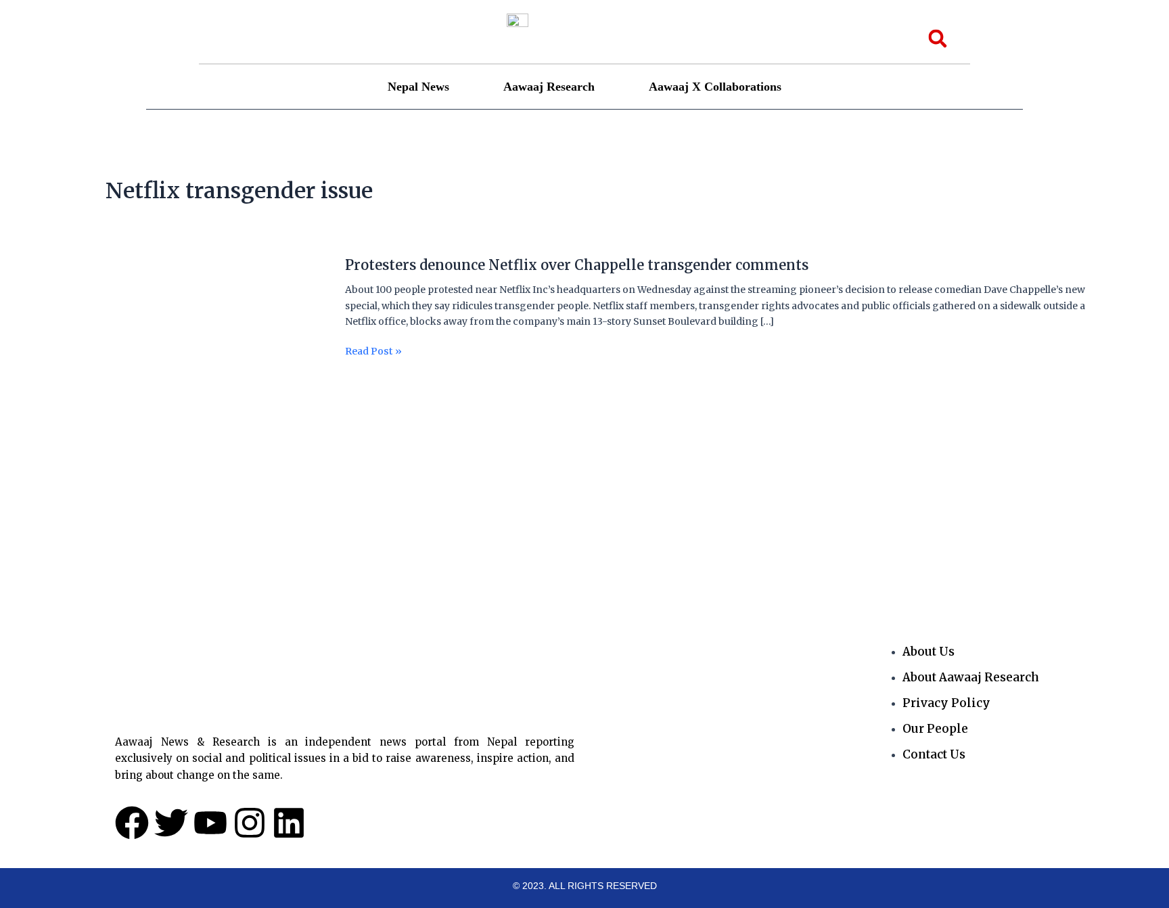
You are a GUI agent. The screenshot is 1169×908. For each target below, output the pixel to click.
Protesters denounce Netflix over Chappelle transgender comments (576, 264)
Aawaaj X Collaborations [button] (715, 86)
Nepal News (418, 86)
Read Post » (373, 351)
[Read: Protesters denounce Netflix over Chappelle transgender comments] (204, 346)
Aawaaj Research (549, 86)
